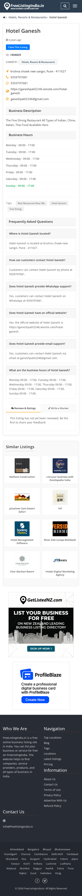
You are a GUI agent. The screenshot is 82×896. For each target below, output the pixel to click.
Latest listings (52, 759)
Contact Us (51, 784)
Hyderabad (50, 859)
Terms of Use (52, 790)
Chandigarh (10, 854)
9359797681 (19, 77)
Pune (71, 868)
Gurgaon (35, 859)
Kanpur (15, 863)
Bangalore (33, 849)
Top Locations (52, 737)
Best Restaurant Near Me (31, 203)
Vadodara (45, 873)
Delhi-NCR (57, 854)
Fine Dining (16, 209)
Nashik (49, 868)
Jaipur (75, 859)
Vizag (58, 873)
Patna (60, 868)
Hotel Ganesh (59, 203)
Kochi (26, 863)
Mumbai (24, 868)
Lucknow (51, 863)
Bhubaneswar (62, 849)
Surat (33, 873)
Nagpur (37, 868)
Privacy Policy (52, 795)
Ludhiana (65, 863)
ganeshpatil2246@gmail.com (30, 99)
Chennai (25, 854)
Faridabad (72, 854)
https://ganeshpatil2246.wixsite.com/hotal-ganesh (39, 91)
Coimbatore (41, 854)
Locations (50, 753)
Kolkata (38, 863)
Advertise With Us (55, 800)
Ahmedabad (17, 849)
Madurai (11, 868)
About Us (49, 779)
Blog (46, 743)
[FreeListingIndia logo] (24, 6)
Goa (24, 859)
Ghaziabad (12, 859)
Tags (47, 748)
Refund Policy (52, 806)
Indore (64, 859)
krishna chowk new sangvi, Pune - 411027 (38, 71)
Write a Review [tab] (59, 408)
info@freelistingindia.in (18, 826)
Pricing (48, 764)
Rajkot (23, 873)
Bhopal (47, 849)
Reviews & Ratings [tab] (25, 408)
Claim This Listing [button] (17, 47)
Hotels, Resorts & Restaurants (28, 17)
